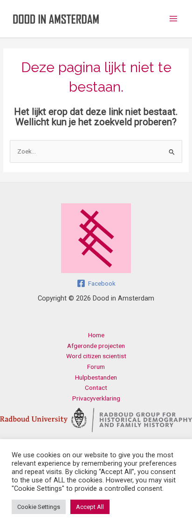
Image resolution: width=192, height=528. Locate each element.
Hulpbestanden (96, 377)
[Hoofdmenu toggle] (173, 18)
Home (96, 335)
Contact (96, 387)
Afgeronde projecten (96, 345)
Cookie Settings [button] (38, 506)
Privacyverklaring (96, 398)
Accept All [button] (90, 506)
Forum (96, 366)
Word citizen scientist (96, 356)
